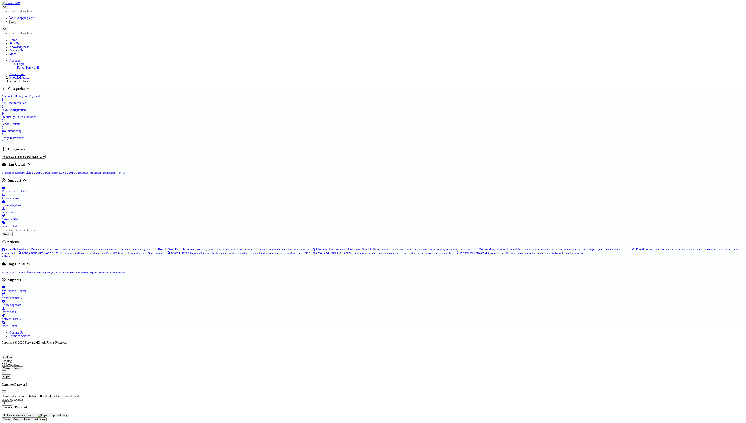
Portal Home (17, 74)
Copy (64, 415)
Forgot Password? (28, 67)
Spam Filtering (233, 252)
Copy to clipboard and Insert (29, 419)
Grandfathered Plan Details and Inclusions (79, 249)
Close (6, 368)
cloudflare (9, 172)
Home (13, 40)
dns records (35, 172)
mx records (68, 172)
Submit (17, 368)
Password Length (12, 399)
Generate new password (20, 415)
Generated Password (14, 407)
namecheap (83, 172)
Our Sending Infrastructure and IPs (551, 249)
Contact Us (16, 50)
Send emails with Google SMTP (93, 252)
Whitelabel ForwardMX (522, 252)
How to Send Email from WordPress (234, 249)
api (3, 172)
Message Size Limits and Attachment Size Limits (394, 249)
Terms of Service (19, 336)
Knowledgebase (19, 47)
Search (7, 234)
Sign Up (14, 43)
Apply (6, 376)
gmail (47, 172)
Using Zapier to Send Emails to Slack (378, 252)
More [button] (12, 54)
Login (20, 64)
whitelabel (110, 172)
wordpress (120, 172)
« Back (6, 256)
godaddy (54, 172)
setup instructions (97, 172)
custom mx (20, 172)
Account (14, 60)
